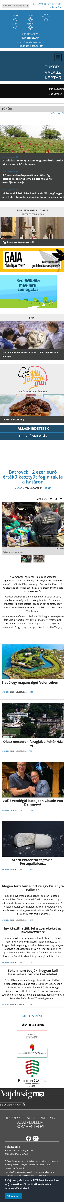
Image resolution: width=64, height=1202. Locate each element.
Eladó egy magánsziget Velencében (30, 682)
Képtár (53, 77)
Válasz (53, 72)
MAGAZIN (19, 488)
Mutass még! (32, 1016)
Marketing (55, 94)
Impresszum (56, 89)
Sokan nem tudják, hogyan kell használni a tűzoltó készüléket (33, 972)
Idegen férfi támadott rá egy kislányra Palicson (33, 888)
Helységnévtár (33, 436)
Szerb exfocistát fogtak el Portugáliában (32, 862)
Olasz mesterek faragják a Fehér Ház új (33, 743)
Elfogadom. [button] (13, 1196)
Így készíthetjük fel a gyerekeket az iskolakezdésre (33, 930)
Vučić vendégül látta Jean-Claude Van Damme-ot (33, 802)
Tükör (52, 67)
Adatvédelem (30, 1122)
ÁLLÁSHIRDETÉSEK (33, 428)
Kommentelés (30, 1126)
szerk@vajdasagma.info (22, 1150)
